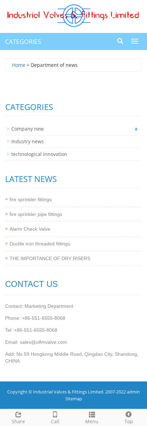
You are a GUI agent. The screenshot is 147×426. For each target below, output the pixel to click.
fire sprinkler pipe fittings (36, 214)
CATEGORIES (23, 41)
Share (18, 421)
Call (55, 421)
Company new (27, 128)
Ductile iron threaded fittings (40, 243)
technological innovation (39, 154)
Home (18, 65)
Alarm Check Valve (30, 229)
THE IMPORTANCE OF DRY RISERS (50, 258)
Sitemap (73, 398)
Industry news (27, 141)
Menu (91, 421)
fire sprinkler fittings (31, 199)
